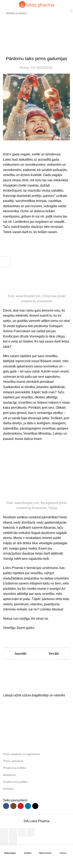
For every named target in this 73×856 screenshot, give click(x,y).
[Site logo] (36, 4)
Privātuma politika (14, 767)
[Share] (13, 832)
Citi (26, 33)
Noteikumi (9, 774)
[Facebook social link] (6, 806)
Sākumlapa (11, 33)
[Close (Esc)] (4, 832)
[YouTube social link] (21, 806)
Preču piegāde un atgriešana (21, 754)
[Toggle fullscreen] (22, 832)
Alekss (24, 67)
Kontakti (8, 788)
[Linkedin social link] (28, 806)
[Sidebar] (5, 262)
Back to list (36, 654)
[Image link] (33, 686)
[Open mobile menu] (4, 4)
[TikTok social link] (35, 806)
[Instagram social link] (13, 806)
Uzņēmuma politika (15, 781)
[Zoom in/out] (31, 832)
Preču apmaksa (13, 761)
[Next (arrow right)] (13, 840)
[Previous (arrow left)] (4, 840)
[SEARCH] (71, 11)
